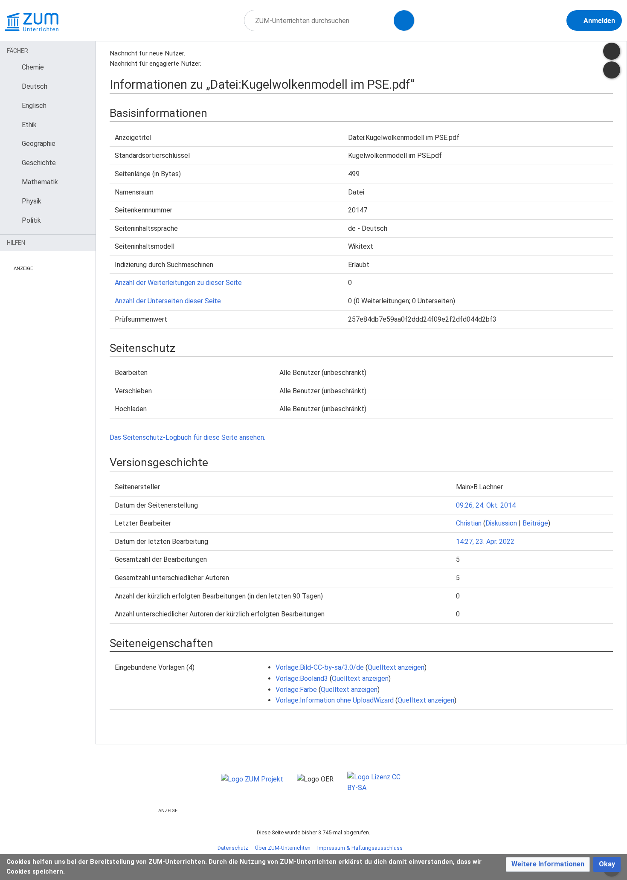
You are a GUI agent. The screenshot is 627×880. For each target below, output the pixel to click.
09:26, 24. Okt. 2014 (486, 505)
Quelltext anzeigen (396, 667)
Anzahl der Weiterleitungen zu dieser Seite (178, 283)
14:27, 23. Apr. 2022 (485, 541)
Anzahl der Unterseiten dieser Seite (168, 301)
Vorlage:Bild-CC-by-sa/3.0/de (320, 667)
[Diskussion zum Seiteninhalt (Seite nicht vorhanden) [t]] (611, 51)
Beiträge (535, 523)
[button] (548, 864)
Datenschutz (233, 848)
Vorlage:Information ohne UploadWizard (335, 700)
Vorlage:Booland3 (302, 678)
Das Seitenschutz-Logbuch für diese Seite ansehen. (187, 437)
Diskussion (501, 523)
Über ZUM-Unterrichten (283, 848)
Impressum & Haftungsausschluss (360, 848)
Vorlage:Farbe (296, 689)
